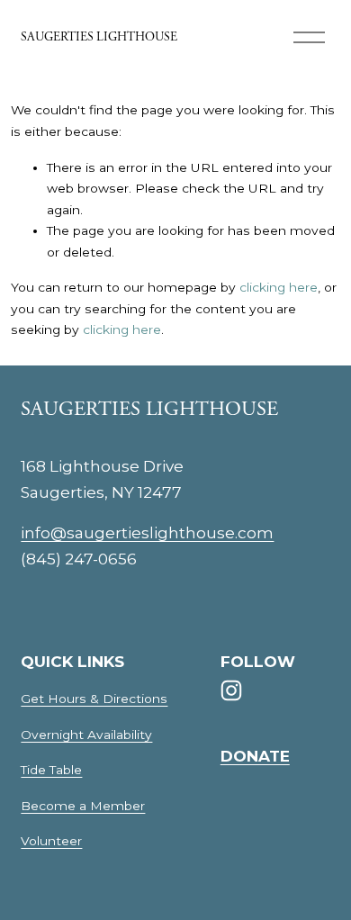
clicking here (278, 287)
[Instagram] (231, 690)
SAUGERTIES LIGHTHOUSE (99, 37)
